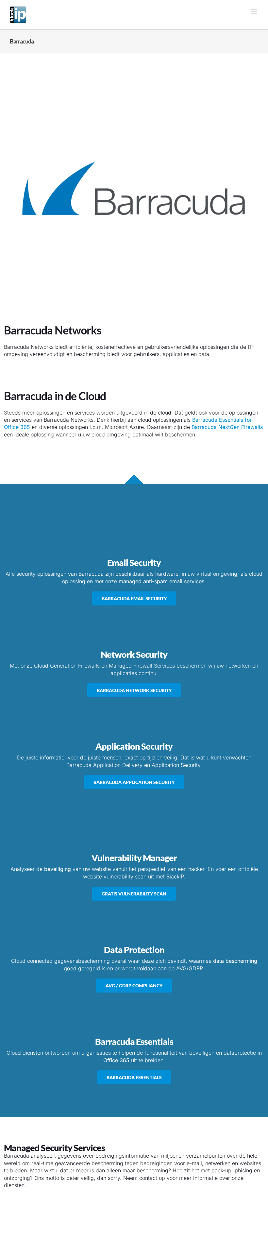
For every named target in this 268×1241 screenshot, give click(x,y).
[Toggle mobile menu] (254, 11)
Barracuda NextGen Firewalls (227, 427)
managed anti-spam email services (161, 581)
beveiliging (57, 869)
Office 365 (116, 1060)
